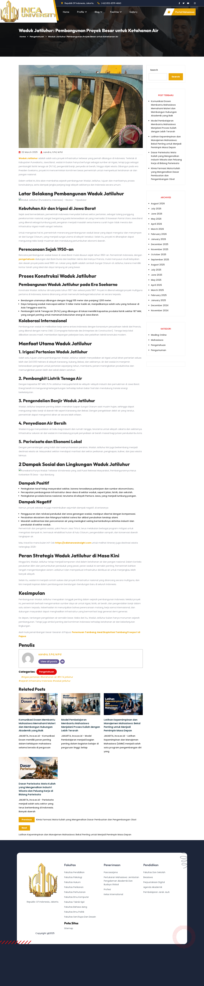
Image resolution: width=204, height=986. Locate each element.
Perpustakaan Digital (154, 882)
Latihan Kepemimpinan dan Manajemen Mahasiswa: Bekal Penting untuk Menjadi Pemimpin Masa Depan (122, 725)
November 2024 (159, 310)
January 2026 (158, 239)
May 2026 (156, 218)
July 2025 (156, 269)
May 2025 (156, 279)
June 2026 (156, 213)
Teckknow (148, 906)
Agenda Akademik (152, 887)
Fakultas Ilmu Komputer (76, 897)
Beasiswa (148, 877)
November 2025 (159, 249)
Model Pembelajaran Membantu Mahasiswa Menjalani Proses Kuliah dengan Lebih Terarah (80, 725)
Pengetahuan (37, 36)
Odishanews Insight (153, 897)
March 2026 (157, 229)
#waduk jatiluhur (61, 680)
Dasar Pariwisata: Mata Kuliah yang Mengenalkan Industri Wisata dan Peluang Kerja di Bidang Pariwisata (37, 789)
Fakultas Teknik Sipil (74, 901)
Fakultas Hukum (72, 882)
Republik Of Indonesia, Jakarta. (79, 3)
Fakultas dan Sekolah (154, 872)
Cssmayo (148, 901)
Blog (97, 11)
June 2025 (156, 274)
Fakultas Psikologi (73, 877)
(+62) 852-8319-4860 (111, 3)
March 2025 (157, 290)
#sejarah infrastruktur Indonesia (35, 680)
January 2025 (158, 300)
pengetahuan (27, 259)
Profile (80, 11)
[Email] (62, 661)
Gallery (133, 11)
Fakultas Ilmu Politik (74, 911)
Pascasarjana (111, 872)
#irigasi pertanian (30, 677)
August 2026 (158, 203)
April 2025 (156, 285)
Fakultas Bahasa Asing (75, 906)
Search (154, 69)
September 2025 (160, 259)
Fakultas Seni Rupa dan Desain (80, 916)
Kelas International (113, 894)
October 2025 (158, 254)
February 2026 (159, 234)
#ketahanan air (48, 677)
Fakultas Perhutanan (75, 892)
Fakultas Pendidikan (74, 872)
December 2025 (159, 244)
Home (66, 11)
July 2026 (156, 208)
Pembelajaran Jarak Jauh (156, 892)
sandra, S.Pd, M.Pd (53, 152)
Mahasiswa (157, 340)
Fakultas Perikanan (73, 887)
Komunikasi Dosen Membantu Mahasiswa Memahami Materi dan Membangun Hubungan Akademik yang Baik (37, 725)
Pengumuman (158, 350)
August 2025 (158, 264)
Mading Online (159, 334)
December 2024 (159, 305)
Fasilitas (114, 11)
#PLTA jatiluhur (65, 677)
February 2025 (159, 295)
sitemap (68, 928)
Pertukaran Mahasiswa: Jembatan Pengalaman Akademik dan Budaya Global (121, 881)
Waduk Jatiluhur (28, 158)
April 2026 (156, 223)
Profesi (107, 889)
